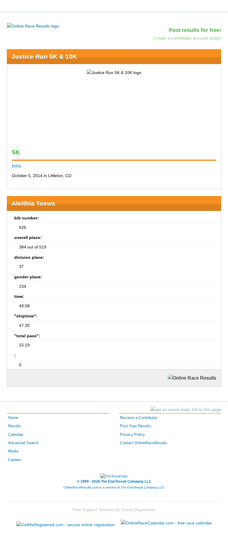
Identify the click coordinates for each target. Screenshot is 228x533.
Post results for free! (195, 30)
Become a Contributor (138, 418)
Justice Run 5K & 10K (44, 56)
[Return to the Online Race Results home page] (33, 25)
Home (13, 418)
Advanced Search (23, 443)
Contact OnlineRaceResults (143, 443)
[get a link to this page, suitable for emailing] (186, 409)
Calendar (15, 435)
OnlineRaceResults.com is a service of (114, 487)
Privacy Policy (132, 435)
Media (13, 451)
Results (14, 426)
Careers (14, 460)
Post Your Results (135, 426)
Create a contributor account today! (187, 38)
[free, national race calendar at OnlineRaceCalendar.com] (166, 522)
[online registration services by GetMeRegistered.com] (65, 523)
